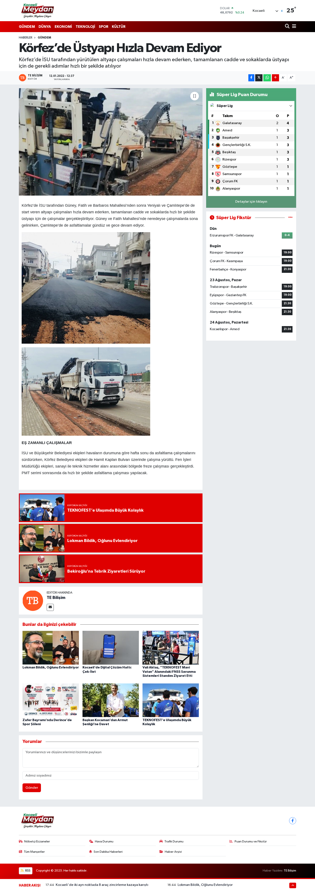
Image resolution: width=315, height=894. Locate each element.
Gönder (32, 788)
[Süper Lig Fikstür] (290, 218)
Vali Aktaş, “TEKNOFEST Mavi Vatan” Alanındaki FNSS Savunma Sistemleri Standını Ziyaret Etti (169, 671)
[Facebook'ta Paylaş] (251, 77)
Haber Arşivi (173, 851)
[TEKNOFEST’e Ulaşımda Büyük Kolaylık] (170, 700)
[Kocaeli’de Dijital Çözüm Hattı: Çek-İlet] (110, 647)
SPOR (103, 26)
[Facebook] (292, 820)
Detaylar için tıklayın (251, 201)
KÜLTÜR (118, 26)
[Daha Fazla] (275, 77)
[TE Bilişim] (32, 600)
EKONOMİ (63, 26)
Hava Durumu (104, 841)
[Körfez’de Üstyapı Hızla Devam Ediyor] (110, 142)
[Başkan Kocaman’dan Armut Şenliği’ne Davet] (110, 700)
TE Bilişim (56, 598)
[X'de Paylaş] (258, 77)
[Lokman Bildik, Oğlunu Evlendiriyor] (50, 647)
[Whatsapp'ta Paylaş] (267, 77)
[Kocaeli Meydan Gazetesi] (38, 10)
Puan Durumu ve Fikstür (251, 841)
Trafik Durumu (173, 841)
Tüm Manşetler (34, 851)
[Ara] (287, 26)
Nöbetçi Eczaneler (37, 841)
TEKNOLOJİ (85, 26)
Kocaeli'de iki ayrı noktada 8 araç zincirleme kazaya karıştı (102, 885)
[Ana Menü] (293, 26)
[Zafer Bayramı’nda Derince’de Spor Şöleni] (50, 700)
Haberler (25, 37)
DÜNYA (45, 26)
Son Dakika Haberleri (108, 851)
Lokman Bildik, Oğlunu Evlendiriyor (50, 667)
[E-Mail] (50, 607)
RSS (27, 870)
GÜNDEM (27, 26)
